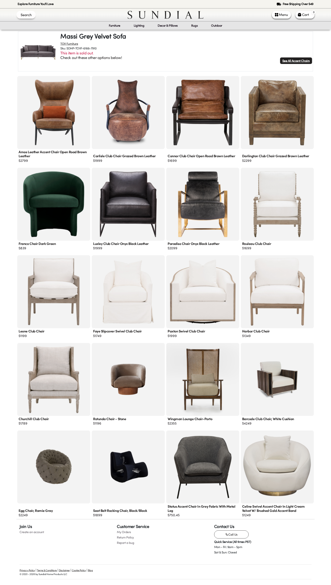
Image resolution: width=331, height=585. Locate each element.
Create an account (32, 532)
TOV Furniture (69, 44)
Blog (90, 570)
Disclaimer (64, 570)
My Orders (124, 532)
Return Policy (125, 537)
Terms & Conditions (47, 570)
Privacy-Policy (27, 570)
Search (26, 14)
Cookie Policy (79, 570)
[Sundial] (165, 14)
